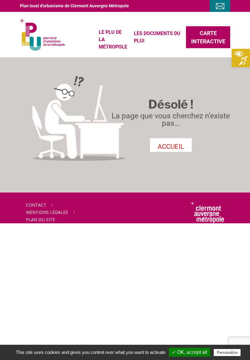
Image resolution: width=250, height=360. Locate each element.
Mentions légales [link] (47, 212)
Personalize (227, 352)
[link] (241, 58)
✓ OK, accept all (189, 352)
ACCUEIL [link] (171, 146)
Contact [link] (36, 205)
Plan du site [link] (40, 219)
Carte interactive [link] (208, 37)
